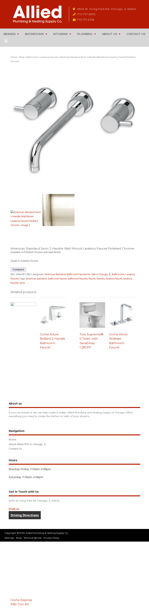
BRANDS (10, 34)
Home (13, 57)
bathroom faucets (77, 278)
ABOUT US (109, 34)
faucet (92, 278)
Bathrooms (32, 57)
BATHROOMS (34, 34)
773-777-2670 (86, 14)
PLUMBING (85, 34)
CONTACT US (135, 34)
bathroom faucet (57, 278)
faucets (101, 278)
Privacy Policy (51, 537)
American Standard (55, 274)
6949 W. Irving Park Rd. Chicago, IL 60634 (106, 8)
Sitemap (9, 537)
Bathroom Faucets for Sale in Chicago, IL (89, 274)
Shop (21, 57)
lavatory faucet (114, 278)
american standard (36, 278)
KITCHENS (60, 34)
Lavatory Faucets (49, 57)
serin (22, 282)
